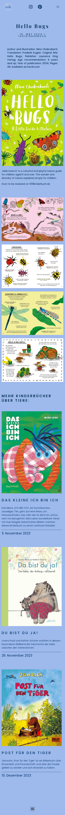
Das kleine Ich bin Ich (30, 500)
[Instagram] (30, 7)
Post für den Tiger (27, 752)
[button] (58, 7)
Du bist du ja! (20, 632)
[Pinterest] (40, 7)
